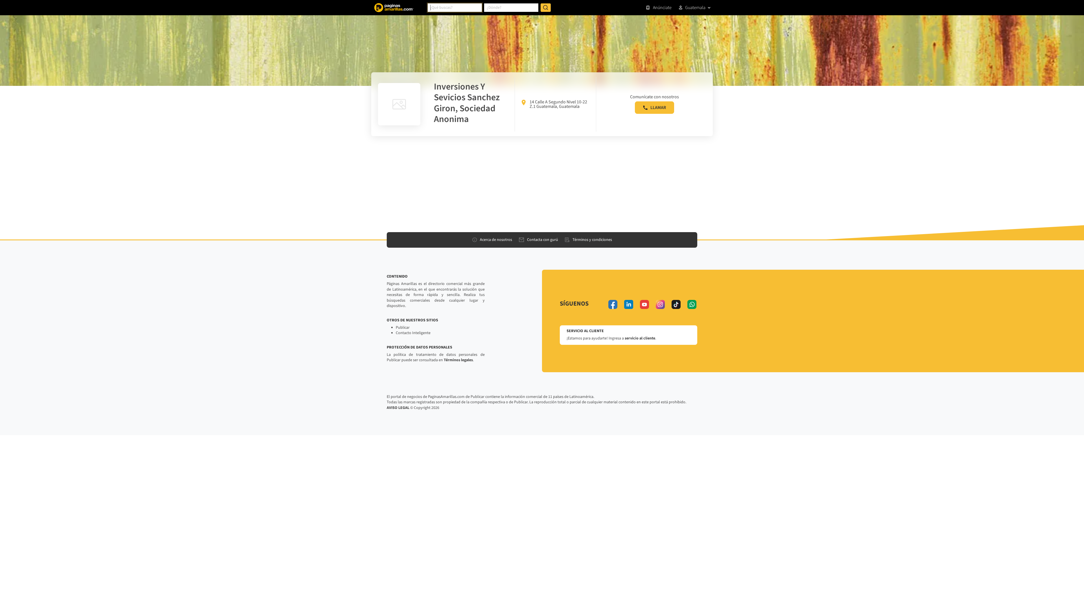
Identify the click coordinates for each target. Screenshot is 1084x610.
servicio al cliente (640, 338)
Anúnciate (662, 8)
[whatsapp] (691, 304)
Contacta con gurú (542, 240)
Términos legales (458, 360)
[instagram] (660, 304)
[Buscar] (546, 7)
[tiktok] (676, 304)
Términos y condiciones (592, 240)
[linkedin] (628, 304)
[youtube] (644, 304)
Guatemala (695, 8)
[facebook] (612, 304)
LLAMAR (658, 107)
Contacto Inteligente (413, 333)
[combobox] (455, 7)
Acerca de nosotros (496, 240)
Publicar (403, 327)
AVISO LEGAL (398, 408)
